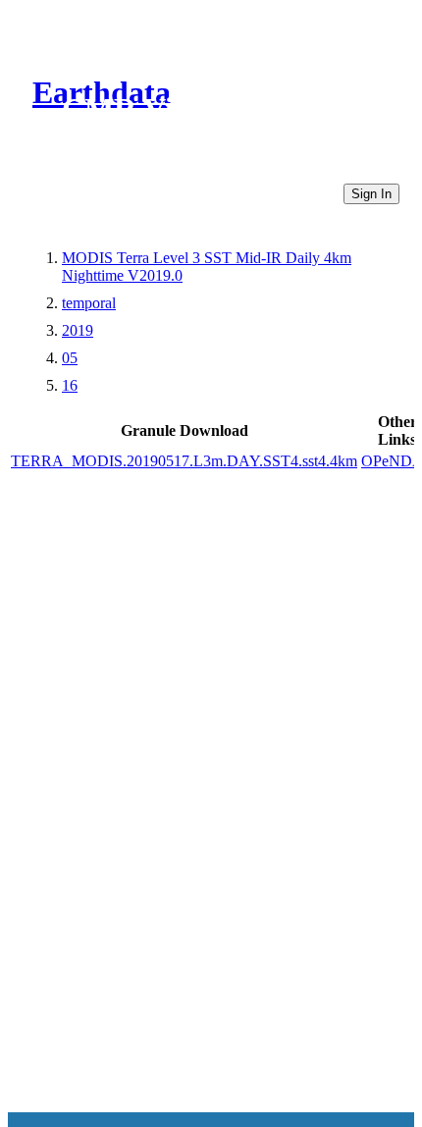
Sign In (371, 194)
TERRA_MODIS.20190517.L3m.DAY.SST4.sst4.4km (184, 461)
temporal (89, 303)
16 (70, 385)
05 (70, 357)
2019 (77, 330)
